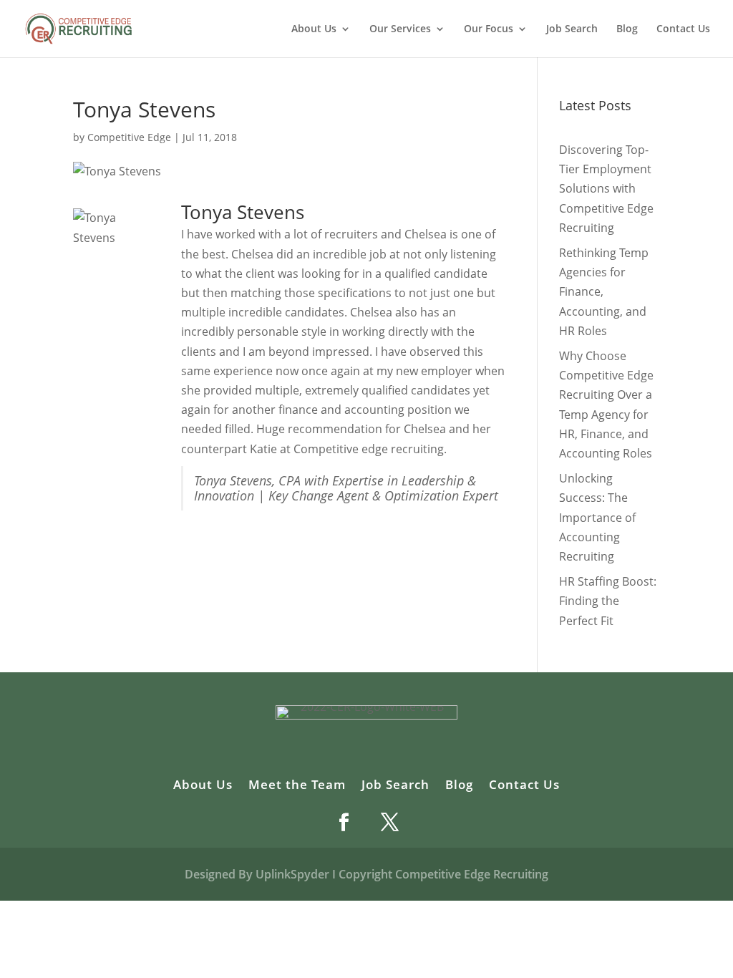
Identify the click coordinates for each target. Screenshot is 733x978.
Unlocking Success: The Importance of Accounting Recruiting (597, 517)
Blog (627, 29)
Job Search (572, 29)
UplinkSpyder (292, 874)
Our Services (400, 29)
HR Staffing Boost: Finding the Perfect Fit (607, 600)
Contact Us (683, 29)
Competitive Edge (129, 137)
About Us (203, 786)
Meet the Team (297, 786)
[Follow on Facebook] (343, 822)
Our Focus (488, 29)
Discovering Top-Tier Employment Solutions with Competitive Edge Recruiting (606, 189)
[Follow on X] (389, 822)
